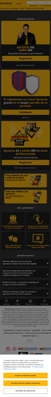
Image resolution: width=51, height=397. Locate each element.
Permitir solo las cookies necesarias (25, 383)
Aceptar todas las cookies (25, 375)
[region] (25, 376)
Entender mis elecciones (25, 391)
